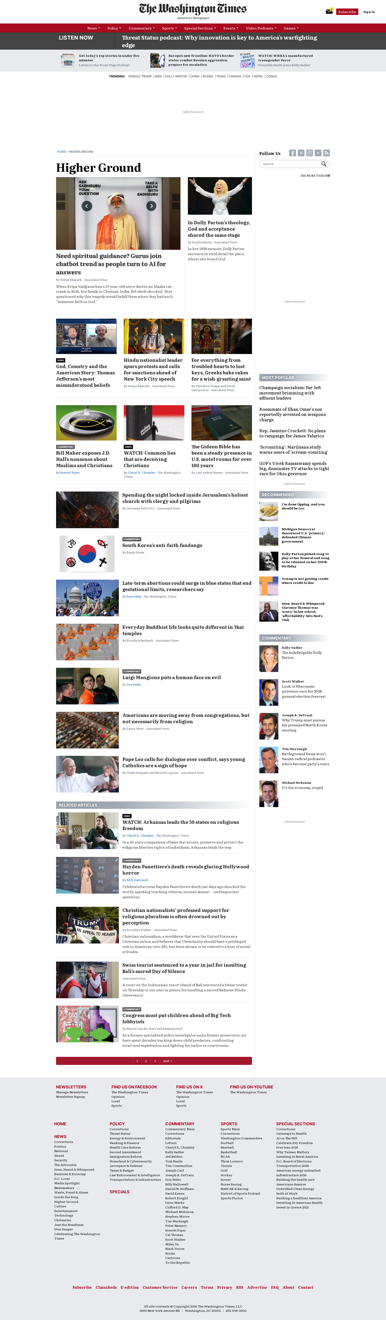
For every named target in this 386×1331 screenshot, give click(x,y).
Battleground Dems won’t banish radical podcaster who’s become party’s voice (305, 759)
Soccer (226, 1179)
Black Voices (175, 1248)
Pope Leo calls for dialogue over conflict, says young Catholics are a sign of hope (183, 762)
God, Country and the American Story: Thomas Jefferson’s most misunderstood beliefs (85, 375)
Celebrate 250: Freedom (294, 1142)
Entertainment (66, 1210)
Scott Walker (293, 681)
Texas (221, 76)
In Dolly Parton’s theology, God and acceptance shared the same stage (219, 228)
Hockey (226, 1175)
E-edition (130, 1287)
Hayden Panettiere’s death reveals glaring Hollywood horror (185, 869)
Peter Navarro (176, 1225)
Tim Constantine (178, 1165)
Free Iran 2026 (287, 1147)
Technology (63, 1215)
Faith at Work (287, 1193)
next (166, 1061)
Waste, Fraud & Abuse (71, 1192)
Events (229, 28)
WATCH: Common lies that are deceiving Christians (150, 458)
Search (325, 164)
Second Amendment (125, 1152)
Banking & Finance (124, 1142)
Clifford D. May (177, 1207)
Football (227, 1142)
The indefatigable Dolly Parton (302, 655)
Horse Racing (231, 1184)
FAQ (275, 1287)
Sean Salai (134, 596)
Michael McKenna (296, 782)
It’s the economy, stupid (302, 787)
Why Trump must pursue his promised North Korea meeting (304, 725)
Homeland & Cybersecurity (131, 1161)
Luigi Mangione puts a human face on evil (171, 677)
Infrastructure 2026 (291, 1175)
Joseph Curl (174, 1170)
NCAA (225, 1156)
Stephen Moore (177, 1216)
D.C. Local (62, 1178)
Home (61, 151)
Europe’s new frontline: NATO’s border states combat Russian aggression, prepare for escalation (201, 60)
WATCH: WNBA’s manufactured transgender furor (285, 57)
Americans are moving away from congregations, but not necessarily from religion (185, 718)
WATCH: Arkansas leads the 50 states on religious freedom (180, 824)
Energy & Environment (127, 1138)
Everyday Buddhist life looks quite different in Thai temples (183, 629)
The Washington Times (129, 1092)
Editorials (173, 1138)
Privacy (224, 1287)
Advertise (257, 1287)
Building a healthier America (299, 1198)
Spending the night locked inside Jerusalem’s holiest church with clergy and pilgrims (185, 497)
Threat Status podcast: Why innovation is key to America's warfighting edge (219, 41)
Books (170, 1253)
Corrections (63, 1141)
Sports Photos (232, 1198)
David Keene (175, 1193)
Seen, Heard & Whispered (74, 1169)
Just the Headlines (69, 1224)
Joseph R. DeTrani (297, 715)
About (288, 1287)
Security (60, 1160)
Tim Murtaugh (294, 748)
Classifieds (106, 1287)
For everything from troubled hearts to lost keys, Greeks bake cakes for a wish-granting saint (221, 369)
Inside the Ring (66, 1197)
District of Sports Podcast (240, 1193)
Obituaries (62, 1220)
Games (290, 28)
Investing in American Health (299, 1202)
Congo (271, 76)
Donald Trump (140, 76)
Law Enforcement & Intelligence (135, 1175)
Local (115, 1101)
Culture (60, 1206)
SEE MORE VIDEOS (314, 175)
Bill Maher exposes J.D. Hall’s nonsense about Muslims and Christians (84, 458)
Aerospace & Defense (126, 1165)
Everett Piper (70, 472)
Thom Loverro (232, 1161)
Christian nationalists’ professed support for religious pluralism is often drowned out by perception (175, 916)
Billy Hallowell (137, 880)
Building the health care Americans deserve (295, 1181)
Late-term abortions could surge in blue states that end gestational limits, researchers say (187, 585)
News (92, 28)
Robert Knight (176, 1198)
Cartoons (172, 1257)
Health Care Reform (125, 1147)
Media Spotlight (67, 1183)
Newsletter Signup (70, 1096)
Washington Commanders (241, 1138)
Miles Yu (172, 1244)
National (61, 1151)
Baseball (227, 1147)
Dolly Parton (176, 76)
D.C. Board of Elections (294, 1161)
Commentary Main (180, 1129)
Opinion (118, 1096)
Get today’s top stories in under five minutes (109, 57)
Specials (120, 1191)
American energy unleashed (298, 1170)
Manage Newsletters (72, 1092)
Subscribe (347, 11)
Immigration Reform (126, 1156)
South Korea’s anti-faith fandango (162, 545)
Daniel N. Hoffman (179, 1188)
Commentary (140, 28)
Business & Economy (70, 1174)
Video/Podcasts (259, 28)
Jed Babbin (174, 1156)
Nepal (258, 76)
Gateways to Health (291, 1133)
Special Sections (198, 28)
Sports (168, 28)
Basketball (229, 1152)
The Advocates (65, 1164)
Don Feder (134, 684)
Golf (224, 1170)
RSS (239, 1287)
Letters (171, 1142)
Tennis (226, 1165)
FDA (247, 76)
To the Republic (177, 1262)
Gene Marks (174, 1202)
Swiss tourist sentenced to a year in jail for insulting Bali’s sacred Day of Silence (184, 967)
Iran (158, 76)
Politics (60, 1146)
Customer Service (160, 1287)
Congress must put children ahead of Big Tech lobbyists (176, 1018)
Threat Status (120, 1133)
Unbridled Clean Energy (295, 1188)
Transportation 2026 (292, 1165)
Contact (305, 1287)
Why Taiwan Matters (292, 1152)
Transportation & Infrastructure (135, 1179)
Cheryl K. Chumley (141, 472)
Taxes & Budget (122, 1170)
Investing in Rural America (297, 1156)
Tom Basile (174, 1161)
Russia (208, 76)
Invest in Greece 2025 (292, 1207)
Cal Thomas (174, 1234)
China (194, 76)
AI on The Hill (286, 1138)
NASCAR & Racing (234, 1188)
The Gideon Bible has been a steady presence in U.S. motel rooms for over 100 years (221, 455)
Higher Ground (66, 1201)
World (59, 1155)
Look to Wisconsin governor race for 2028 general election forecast (304, 691)
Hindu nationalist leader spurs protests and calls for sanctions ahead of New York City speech (153, 369)
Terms (207, 1287)
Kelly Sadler (292, 647)
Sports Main (230, 1129)
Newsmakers (64, 1187)
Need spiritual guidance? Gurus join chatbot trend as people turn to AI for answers (111, 263)
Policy (112, 28)
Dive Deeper (63, 1229)
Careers (189, 1287)
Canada (235, 76)
